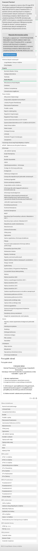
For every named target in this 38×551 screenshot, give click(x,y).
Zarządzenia (7, 139)
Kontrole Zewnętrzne (10, 210)
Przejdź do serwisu (10, 54)
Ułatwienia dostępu (9, 335)
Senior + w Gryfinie (7, 517)
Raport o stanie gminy (10, 111)
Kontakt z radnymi (7, 437)
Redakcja (6, 329)
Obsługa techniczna (9, 332)
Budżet (6, 156)
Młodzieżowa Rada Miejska (12, 82)
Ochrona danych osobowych (10, 59)
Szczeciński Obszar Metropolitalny (14, 271)
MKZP (6, 213)
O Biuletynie (5, 343)
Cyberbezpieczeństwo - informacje (14, 165)
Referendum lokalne (9, 251)
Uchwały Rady (6, 409)
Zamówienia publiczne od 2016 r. (13, 294)
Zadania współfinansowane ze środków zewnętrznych (19, 291)
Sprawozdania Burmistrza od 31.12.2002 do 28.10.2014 (19, 122)
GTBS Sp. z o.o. (6, 526)
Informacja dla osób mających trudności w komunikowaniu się (16, 189)
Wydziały (6, 77)
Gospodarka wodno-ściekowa (12, 185)
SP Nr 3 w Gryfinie (7, 462)
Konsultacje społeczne (10, 205)
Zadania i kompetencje (10, 88)
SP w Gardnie (6, 471)
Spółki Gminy (8, 265)
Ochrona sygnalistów (10, 305)
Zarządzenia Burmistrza (9, 412)
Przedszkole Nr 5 (7, 494)
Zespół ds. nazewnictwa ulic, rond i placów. (16, 316)
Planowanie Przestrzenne (11, 105)
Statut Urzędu (8, 128)
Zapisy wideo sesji (7, 442)
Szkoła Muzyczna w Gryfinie (10, 465)
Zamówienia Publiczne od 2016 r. (11, 423)
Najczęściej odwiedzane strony (13, 352)
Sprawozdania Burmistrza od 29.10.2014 (15, 119)
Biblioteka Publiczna (8, 508)
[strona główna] (34, 398)
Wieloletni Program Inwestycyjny (13, 137)
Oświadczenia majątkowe (11, 91)
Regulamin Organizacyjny (11, 114)
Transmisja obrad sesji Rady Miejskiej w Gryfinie (15, 142)
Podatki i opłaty (8, 108)
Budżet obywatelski (9, 159)
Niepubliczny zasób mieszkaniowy (14, 224)
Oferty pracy (7, 232)
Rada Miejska (8, 79)
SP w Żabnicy (6, 476)
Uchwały (6, 134)
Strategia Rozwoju (9, 131)
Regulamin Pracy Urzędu (11, 117)
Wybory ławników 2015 (10, 285)
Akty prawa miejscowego (11, 97)
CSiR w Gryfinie (6, 503)
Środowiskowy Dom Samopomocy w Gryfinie (15, 519)
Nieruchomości (8, 226)
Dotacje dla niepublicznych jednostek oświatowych (18, 176)
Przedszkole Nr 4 (7, 491)
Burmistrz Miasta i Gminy (11, 71)
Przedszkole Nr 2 (7, 485)
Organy (4, 68)
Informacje (5, 148)
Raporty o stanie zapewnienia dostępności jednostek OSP (19, 322)
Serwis (4, 319)
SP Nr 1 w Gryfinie (7, 457)
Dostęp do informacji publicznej (13, 168)
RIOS (3, 448)
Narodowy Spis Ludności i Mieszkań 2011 (16, 221)
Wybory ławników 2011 (10, 288)
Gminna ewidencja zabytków (12, 182)
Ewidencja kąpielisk (9, 179)
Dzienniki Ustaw (6, 535)
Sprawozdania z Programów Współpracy (15, 268)
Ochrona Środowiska (10, 229)
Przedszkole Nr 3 (7, 488)
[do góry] (32, 398)
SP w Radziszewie (7, 473)
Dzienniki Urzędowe (8, 541)
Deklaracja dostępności (11, 174)
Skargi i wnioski (8, 263)
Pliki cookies (7, 338)
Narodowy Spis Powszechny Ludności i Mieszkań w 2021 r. (18, 217)
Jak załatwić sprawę (10, 151)
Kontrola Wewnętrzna (10, 207)
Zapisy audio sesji (7, 439)
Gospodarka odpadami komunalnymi (14, 99)
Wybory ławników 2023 (10, 277)
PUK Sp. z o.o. (6, 529)
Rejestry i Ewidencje (9, 254)
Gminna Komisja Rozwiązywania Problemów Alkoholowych (16, 309)
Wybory (6, 274)
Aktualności (7, 349)
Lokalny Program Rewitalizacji (12, 102)
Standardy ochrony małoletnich (13, 313)
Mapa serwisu (8, 346)
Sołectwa (7, 85)
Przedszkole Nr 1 (7, 483)
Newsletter (7, 340)
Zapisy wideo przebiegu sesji (12, 303)
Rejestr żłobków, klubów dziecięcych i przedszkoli (18, 260)
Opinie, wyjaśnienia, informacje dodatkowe (16, 238)
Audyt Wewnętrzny (9, 153)
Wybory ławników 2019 (10, 283)
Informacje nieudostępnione (12, 192)
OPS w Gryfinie (6, 514)
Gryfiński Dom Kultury (8, 511)
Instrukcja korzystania (10, 326)
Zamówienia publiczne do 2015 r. (13, 297)
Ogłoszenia (7, 235)
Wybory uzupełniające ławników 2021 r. (15, 280)
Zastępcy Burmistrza (10, 74)
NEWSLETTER (6, 450)
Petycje (6, 241)
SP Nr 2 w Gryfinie (7, 460)
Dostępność (7, 171)
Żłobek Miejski (6, 496)
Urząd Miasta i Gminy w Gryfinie (13, 62)
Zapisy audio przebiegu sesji (12, 300)
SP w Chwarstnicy (7, 468)
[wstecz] (30, 398)
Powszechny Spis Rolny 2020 (12, 248)
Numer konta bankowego (9, 406)
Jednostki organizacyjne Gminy (13, 202)
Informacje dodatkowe (10, 355)
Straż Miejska (8, 65)
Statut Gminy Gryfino (10, 125)
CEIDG (6, 162)
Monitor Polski (6, 538)
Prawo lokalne (6, 94)
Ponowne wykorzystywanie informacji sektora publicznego (17, 244)
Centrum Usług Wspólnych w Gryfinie (12, 506)
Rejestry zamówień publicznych (13, 257)
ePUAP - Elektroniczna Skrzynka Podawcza (14, 145)
